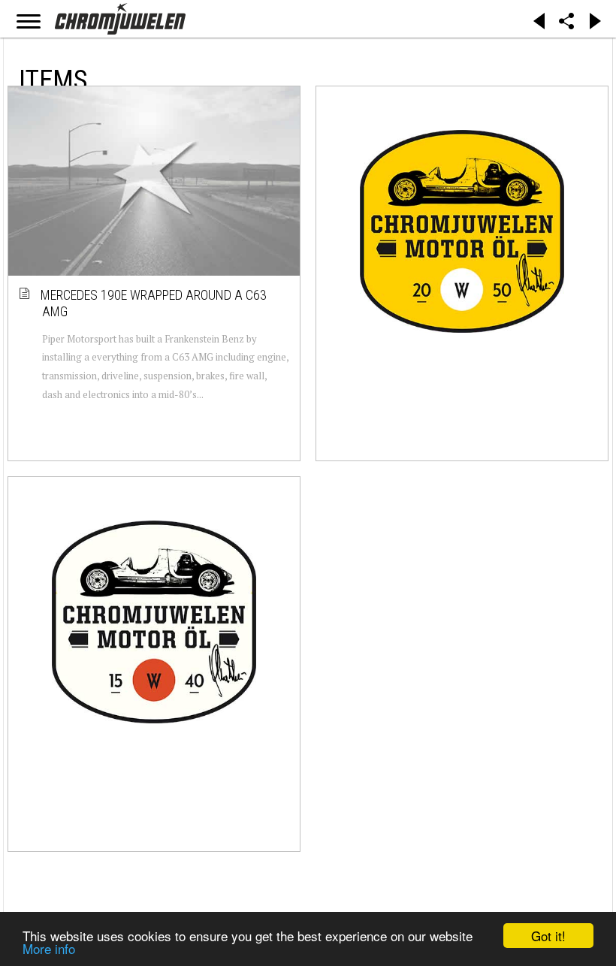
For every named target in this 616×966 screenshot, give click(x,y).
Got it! (548, 935)
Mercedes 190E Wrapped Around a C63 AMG (154, 303)
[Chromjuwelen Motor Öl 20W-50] (462, 231)
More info (49, 948)
